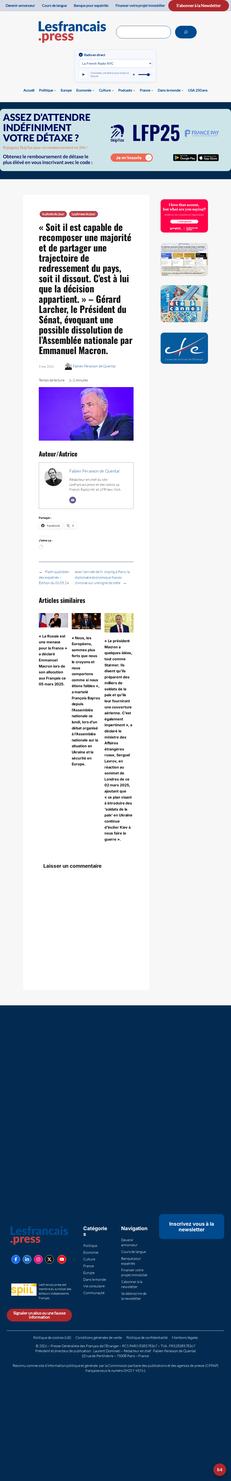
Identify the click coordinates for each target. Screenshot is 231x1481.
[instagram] (38, 1259)
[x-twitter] (49, 1259)
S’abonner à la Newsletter (198, 5)
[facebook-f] (16, 1259)
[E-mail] (72, 500)
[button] (219, 1469)
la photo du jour (53, 214)
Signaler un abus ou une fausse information (39, 1315)
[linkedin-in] (27, 1259)
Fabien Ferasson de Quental (94, 366)
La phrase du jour (83, 214)
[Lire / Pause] (83, 74)
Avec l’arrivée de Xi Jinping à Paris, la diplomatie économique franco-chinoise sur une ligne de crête (102, 577)
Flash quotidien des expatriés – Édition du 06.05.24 (54, 577)
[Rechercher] (186, 32)
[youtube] (62, 1259)
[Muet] (134, 74)
